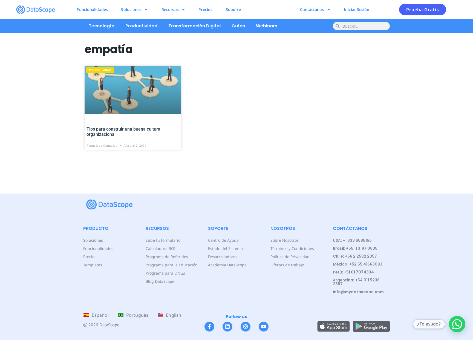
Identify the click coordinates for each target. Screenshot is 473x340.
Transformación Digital (194, 26)
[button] (457, 324)
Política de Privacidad (290, 256)
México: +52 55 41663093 (357, 264)
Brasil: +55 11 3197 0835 (355, 248)
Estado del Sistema (225, 248)
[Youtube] (264, 327)
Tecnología (101, 26)
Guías (238, 26)
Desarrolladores (222, 256)
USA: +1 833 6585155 (352, 240)
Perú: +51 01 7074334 (353, 272)
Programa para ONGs (165, 273)
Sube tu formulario (163, 240)
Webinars (266, 26)
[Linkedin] (227, 327)
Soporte (233, 9)
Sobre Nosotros (284, 240)
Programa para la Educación (172, 264)
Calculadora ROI (160, 248)
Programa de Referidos (167, 256)
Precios (205, 9)
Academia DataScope (227, 264)
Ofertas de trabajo (287, 264)
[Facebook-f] (209, 327)
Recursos (170, 9)
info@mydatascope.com (358, 292)
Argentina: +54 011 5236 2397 (356, 282)
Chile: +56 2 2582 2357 (355, 256)
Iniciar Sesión (356, 9)
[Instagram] (245, 327)
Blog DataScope (160, 281)
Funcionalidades (92, 9)
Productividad (141, 26)
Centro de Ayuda (223, 240)
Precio (88, 256)
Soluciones (131, 9)
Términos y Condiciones (292, 248)
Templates (92, 264)
